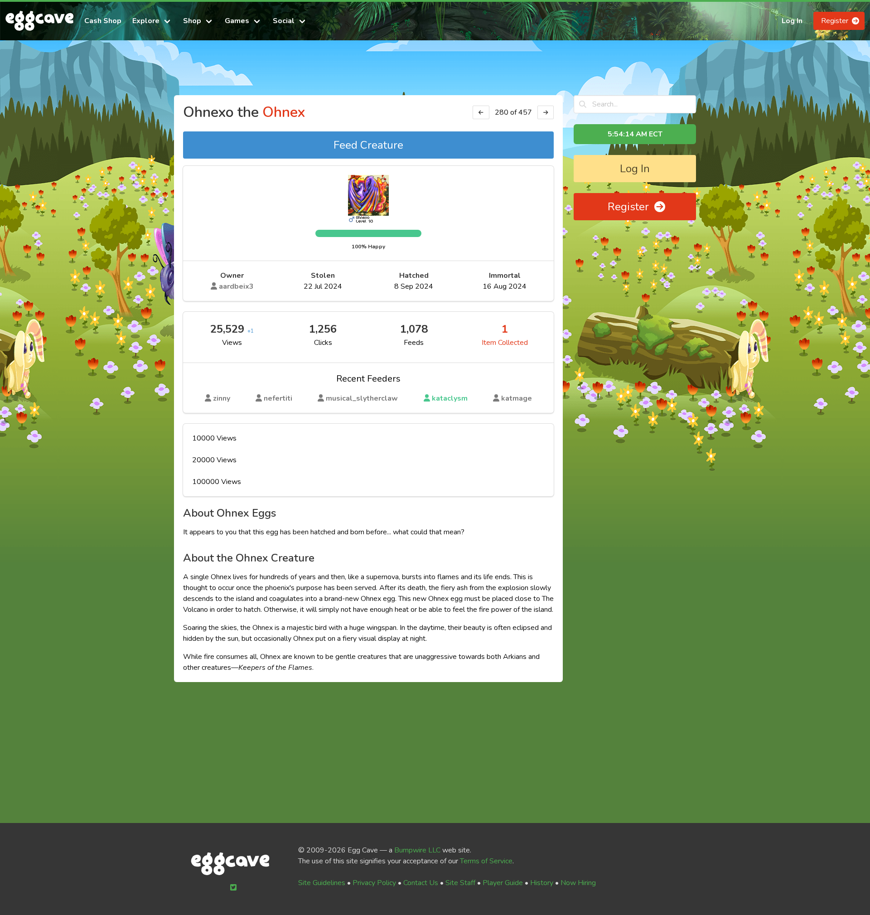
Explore (146, 21)
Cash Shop (102, 21)
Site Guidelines (321, 883)
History (541, 883)
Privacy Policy (374, 883)
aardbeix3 (235, 286)
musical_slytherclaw (361, 398)
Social (284, 21)
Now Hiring (578, 883)
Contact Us (420, 883)
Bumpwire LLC (417, 850)
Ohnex (283, 112)
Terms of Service (486, 861)
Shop (192, 21)
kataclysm (449, 398)
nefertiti (277, 398)
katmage (515, 398)
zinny (220, 398)
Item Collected (505, 343)
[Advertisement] (435, 71)
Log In (792, 21)
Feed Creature (368, 145)
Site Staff (460, 883)
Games (237, 21)
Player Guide (503, 883)
